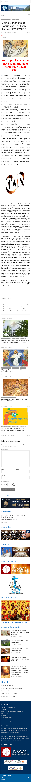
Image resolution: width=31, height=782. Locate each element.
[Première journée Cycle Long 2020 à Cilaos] (5, 640)
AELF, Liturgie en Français (9, 693)
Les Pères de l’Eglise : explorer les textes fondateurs (15, 622)
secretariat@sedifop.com (11, 721)
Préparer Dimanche (15, 19)
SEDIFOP (3, 709)
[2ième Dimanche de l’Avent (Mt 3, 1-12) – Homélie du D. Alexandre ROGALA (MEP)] (15, 408)
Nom (2, 469)
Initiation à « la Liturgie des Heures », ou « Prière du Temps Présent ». (20, 632)
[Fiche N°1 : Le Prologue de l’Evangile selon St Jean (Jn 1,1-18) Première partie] (5, 657)
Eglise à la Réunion (7, 691)
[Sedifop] (15, 8)
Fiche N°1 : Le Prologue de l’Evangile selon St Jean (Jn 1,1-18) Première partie (20, 659)
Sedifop (4, 37)
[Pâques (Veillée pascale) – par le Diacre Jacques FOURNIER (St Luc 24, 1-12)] (15, 350)
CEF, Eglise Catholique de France (12, 688)
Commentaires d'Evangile (6, 19)
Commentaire (4, 449)
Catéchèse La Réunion (8, 696)
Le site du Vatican (7, 685)
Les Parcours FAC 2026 (9, 520)
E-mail (18, 469)
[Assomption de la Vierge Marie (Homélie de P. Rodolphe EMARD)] (15, 379)
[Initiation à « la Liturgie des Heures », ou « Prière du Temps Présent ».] (5, 630)
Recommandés (23, 338)
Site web (3, 475)
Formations (5, 522)
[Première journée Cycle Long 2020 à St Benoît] (5, 648)
